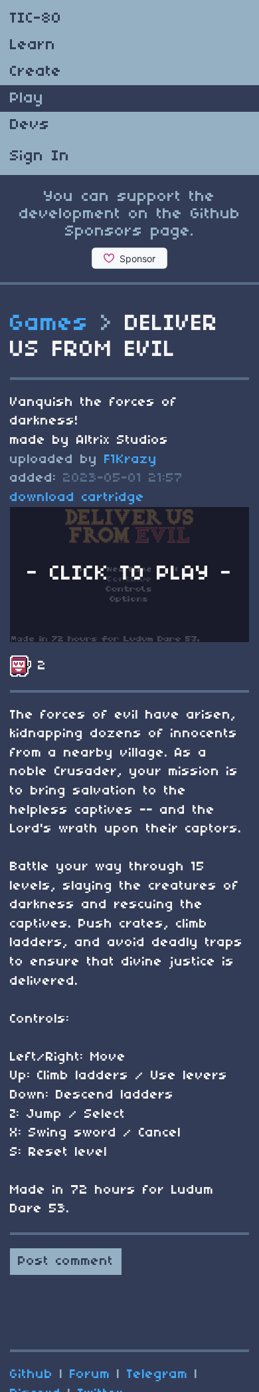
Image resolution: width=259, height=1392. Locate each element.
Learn (33, 45)
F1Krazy (130, 459)
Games (49, 324)
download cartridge (77, 497)
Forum (90, 1374)
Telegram (157, 1374)
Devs (30, 125)
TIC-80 (36, 19)
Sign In (40, 156)
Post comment (66, 1261)
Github (31, 1374)
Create (36, 72)
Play (27, 98)
